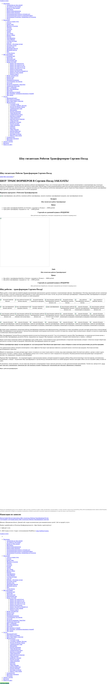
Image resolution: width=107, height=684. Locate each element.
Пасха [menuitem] (8, 554)
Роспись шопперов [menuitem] (15, 647)
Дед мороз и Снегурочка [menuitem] (14, 542)
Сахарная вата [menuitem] (11, 673)
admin (1, 176)
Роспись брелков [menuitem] (15, 668)
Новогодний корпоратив (14, 11)
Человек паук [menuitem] (10, 583)
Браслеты (12, 128)
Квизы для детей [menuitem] (11, 598)
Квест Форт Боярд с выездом (15, 101)
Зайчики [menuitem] (9, 563)
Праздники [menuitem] (6, 539)
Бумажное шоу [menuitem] (11, 592)
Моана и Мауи (11, 35)
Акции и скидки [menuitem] (8, 677)
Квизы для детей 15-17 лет (17, 68)
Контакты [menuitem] (6, 679)
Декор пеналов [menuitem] (14, 656)
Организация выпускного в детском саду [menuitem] (18, 550)
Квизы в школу (14, 74)
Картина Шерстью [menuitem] (15, 667)
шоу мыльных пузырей (34, 365)
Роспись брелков (15, 132)
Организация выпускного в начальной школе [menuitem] (20, 551)
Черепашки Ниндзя (12, 48)
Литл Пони (10, 33)
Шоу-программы (8, 176)
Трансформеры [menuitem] (11, 574)
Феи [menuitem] (8, 587)
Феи (8, 51)
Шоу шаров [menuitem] (10, 631)
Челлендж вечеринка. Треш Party (16, 84)
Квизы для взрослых (12, 75)
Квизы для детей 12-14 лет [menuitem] (17, 602)
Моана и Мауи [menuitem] (11, 571)
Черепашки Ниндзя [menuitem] (12, 584)
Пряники (12, 126)
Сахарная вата (11, 137)
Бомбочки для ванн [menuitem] (15, 658)
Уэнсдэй (9, 42)
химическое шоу (22, 365)
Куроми (9, 30)
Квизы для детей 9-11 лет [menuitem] (17, 601)
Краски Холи (10, 77)
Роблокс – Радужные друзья (15, 44)
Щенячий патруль (12, 50)
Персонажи (6, 20)
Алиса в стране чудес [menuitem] (13, 557)
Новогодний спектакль (13, 12)
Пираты (9, 36)
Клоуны (9, 23)
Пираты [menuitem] (9, 572)
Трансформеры (11, 38)
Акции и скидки (8, 141)
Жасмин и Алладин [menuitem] (12, 562)
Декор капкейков (15, 125)
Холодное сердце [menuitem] (11, 581)
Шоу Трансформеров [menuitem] (13, 625)
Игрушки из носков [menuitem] (15, 670)
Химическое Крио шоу (13, 86)
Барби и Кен (10, 24)
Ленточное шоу (11, 59)
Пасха (8, 18)
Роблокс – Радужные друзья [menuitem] (15, 580)
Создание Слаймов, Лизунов (18, 105)
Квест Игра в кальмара (13, 99)
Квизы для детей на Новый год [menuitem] (19, 607)
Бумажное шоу (11, 56)
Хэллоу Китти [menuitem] (11, 589)
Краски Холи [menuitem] (10, 613)
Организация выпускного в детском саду (18, 14)
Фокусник (10, 90)
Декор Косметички (15, 113)
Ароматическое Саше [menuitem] (16, 644)
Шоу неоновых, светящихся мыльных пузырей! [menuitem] (20, 629)
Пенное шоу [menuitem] (10, 614)
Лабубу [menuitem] (9, 568)
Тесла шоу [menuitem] (9, 619)
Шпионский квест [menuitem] (12, 634)
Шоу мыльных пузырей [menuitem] (13, 628)
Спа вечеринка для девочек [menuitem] (14, 617)
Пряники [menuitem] (12, 662)
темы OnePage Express (42, 531)
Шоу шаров (10, 95)
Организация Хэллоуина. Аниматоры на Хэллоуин (21, 17)
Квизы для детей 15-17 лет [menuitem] (17, 604)
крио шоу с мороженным (10, 365)
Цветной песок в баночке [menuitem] (17, 655)
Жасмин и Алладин (12, 26)
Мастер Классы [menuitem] (11, 638)
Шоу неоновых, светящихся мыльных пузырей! (20, 93)
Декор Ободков (14, 129)
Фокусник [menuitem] (10, 626)
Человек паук (10, 47)
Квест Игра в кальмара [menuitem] (13, 635)
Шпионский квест (12, 98)
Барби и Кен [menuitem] (10, 560)
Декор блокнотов (15, 117)
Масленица (10, 9)
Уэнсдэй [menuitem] (9, 578)
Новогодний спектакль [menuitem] (13, 548)
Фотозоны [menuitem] (10, 676)
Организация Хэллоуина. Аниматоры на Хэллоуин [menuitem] (21, 553)
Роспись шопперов (15, 111)
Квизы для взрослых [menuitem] (12, 611)
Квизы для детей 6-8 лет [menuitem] (17, 599)
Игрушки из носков (15, 134)
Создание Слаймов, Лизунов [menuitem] (18, 641)
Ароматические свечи (16, 114)
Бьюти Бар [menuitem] (10, 593)
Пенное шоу (10, 78)
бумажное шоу (45, 365)
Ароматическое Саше (16, 108)
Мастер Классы (11, 102)
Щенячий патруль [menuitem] (12, 586)
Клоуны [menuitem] (9, 559)
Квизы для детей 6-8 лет (17, 63)
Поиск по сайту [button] (7, 144)
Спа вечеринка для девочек (14, 81)
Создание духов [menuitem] (14, 640)
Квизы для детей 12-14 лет (17, 66)
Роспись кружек (14, 123)
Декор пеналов (14, 120)
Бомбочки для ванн (15, 122)
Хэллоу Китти (11, 53)
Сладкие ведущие (12, 41)
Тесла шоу (9, 83)
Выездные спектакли (13, 138)
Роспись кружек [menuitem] (14, 659)
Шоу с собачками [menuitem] (11, 623)
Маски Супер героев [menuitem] (16, 671)
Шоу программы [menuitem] (8, 590)
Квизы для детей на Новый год (19, 71)
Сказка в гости (4, 0)
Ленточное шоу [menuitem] (11, 595)
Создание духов (14, 104)
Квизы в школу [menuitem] (14, 610)
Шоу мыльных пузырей (13, 92)
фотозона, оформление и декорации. (70, 365)
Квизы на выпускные (16, 69)
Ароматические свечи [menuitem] (16, 650)
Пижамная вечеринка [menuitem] (13, 616)
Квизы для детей (11, 62)
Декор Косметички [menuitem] (15, 649)
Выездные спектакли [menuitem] (13, 674)
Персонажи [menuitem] (6, 556)
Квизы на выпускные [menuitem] (16, 605)
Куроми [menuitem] (9, 566)
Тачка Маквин (11, 39)
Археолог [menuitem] (9, 565)
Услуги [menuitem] (5, 632)
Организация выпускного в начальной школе (20, 15)
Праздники (6, 3)
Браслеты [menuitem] (12, 664)
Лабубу (9, 32)
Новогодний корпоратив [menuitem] (14, 547)
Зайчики (9, 27)
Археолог (9, 29)
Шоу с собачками (11, 87)
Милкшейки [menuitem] (13, 646)
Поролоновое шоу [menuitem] (12, 596)
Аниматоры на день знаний (14, 5)
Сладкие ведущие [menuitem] (12, 577)
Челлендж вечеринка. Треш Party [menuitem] (16, 620)
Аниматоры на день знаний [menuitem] (14, 541)
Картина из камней (15, 116)
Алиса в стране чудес (13, 21)
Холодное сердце (11, 45)
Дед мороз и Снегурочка (14, 6)
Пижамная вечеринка (13, 80)
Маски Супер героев (16, 135)
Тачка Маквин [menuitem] (11, 575)
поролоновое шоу (55, 365)
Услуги (5, 96)
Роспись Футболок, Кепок (17, 107)
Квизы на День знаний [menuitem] (13, 544)
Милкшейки (13, 110)
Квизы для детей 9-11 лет (17, 65)
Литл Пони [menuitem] (10, 569)
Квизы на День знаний (13, 8)
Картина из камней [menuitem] (15, 652)
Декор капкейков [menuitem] (15, 661)
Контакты (6, 143)
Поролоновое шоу (12, 60)
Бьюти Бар (10, 57)
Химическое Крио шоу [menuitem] (13, 622)
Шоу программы (8, 54)
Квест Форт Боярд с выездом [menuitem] (15, 637)
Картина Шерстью (15, 131)
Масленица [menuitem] (10, 545)
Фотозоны (10, 140)
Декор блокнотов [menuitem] (15, 653)
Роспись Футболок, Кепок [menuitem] (17, 643)
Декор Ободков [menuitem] (14, 665)
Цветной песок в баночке (17, 119)
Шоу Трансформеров (13, 89)
